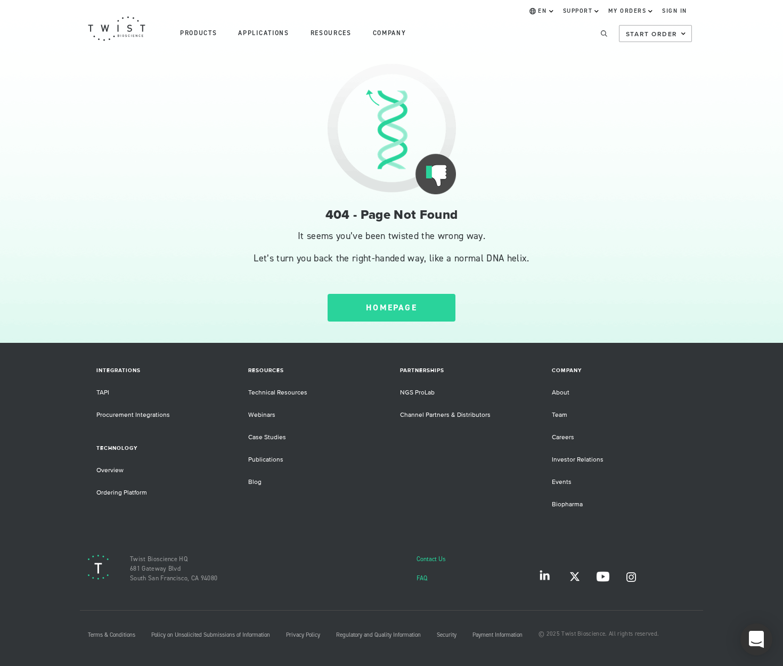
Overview (110, 470)
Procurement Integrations (133, 415)
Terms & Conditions (111, 635)
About (560, 393)
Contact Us (431, 559)
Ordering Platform (121, 493)
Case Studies (267, 437)
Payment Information (497, 635)
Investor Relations (577, 460)
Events (562, 482)
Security (446, 635)
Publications (265, 460)
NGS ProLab (417, 393)
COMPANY (389, 33)
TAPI (102, 393)
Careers (563, 437)
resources (331, 33)
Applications (263, 33)
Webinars (261, 415)
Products (198, 33)
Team (559, 415)
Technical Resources (277, 393)
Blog (255, 482)
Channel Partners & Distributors (445, 415)
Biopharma (567, 504)
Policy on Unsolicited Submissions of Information (210, 635)
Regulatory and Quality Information (378, 635)
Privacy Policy (303, 635)
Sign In (674, 11)
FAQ (422, 578)
